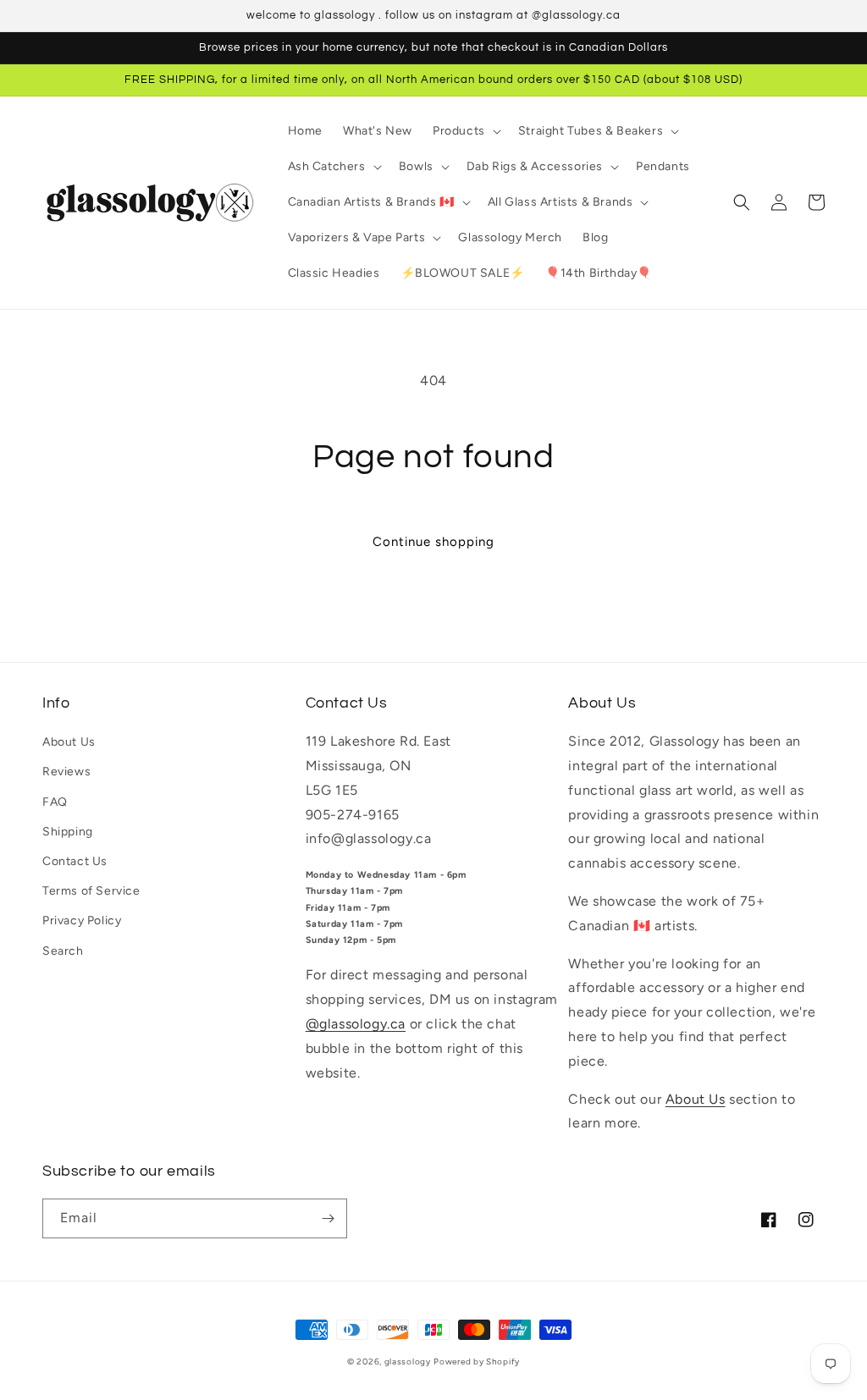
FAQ (55, 802)
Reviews (66, 771)
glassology (407, 1361)
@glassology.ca (356, 1024)
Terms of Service (91, 891)
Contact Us (75, 861)
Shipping (67, 831)
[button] (465, 131)
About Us (69, 742)
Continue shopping (433, 541)
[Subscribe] (327, 1218)
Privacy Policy (81, 920)
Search (63, 951)
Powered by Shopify (477, 1361)
